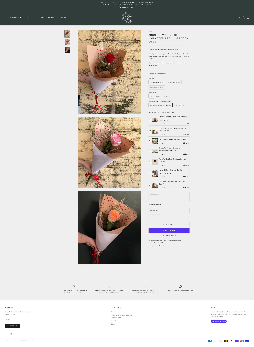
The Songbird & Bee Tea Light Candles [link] (172, 139)
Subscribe (12, 326)
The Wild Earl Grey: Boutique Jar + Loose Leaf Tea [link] (173, 160)
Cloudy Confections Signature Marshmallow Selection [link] (169, 149)
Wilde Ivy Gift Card (36, 17)
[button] (160, 123)
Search (113, 324)
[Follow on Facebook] (6, 334)
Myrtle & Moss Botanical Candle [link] (170, 170)
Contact (113, 321)
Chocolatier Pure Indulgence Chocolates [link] (173, 116)
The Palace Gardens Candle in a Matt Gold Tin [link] (172, 183)
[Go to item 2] (67, 42)
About (113, 312)
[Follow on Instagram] (11, 334)
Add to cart (169, 224)
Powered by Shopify (27, 341)
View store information (158, 246)
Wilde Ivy (153, 31)
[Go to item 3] (67, 50)
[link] (155, 120)
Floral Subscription (57, 17)
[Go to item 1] (67, 34)
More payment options (169, 235)
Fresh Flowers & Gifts (14, 17)
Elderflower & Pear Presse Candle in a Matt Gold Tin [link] (172, 129)
